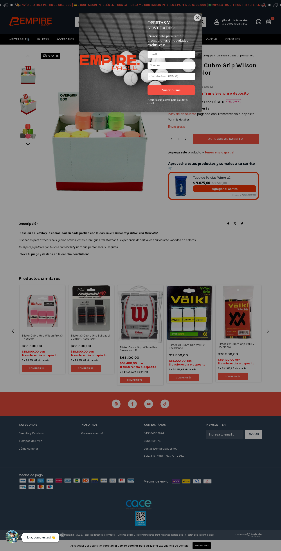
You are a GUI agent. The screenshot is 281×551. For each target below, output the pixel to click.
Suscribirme (171, 90)
